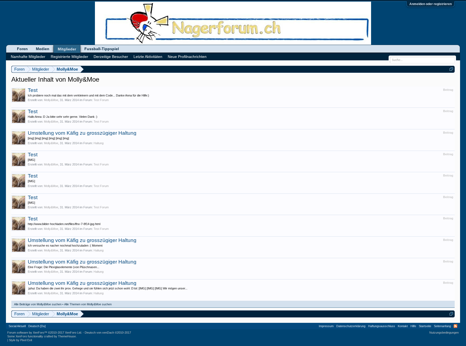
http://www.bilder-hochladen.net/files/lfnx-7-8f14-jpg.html (64, 224)
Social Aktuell (17, 326)
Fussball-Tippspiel (101, 49)
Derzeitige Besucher (111, 56)
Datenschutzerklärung (350, 326)
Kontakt (403, 326)
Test (32, 90)
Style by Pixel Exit (20, 340)
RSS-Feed (455, 326)
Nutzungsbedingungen (444, 332)
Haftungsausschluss (381, 326)
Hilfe (413, 326)
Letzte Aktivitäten (147, 56)
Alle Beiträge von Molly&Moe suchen (37, 304)
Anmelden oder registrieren (430, 4)
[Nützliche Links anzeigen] (451, 69)
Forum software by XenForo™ (44, 332)
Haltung (99, 143)
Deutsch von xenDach (108, 332)
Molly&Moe (51, 100)
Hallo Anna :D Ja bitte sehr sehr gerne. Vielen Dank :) (62, 116)
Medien (42, 49)
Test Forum (101, 100)
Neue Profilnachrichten (187, 56)
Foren (22, 49)
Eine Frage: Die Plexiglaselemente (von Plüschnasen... (63, 267)
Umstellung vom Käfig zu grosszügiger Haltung (82, 133)
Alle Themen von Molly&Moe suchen (88, 304)
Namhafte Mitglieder (28, 56)
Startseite (425, 326)
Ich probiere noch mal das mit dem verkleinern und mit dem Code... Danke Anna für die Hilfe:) (88, 95)
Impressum (326, 326)
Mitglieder (67, 49)
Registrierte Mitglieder (69, 56)
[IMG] (31, 159)
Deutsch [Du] (37, 326)
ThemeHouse (67, 336)
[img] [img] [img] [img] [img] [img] (48, 138)
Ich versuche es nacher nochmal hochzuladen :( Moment (65, 245)
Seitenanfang (442, 326)
